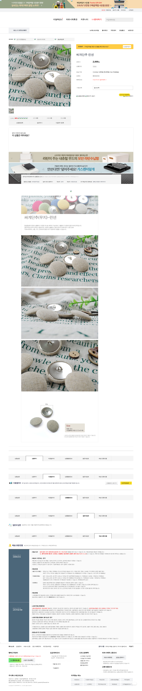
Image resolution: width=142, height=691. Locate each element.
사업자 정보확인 (28, 660)
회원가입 (108, 10)
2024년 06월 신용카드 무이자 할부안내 (116, 646)
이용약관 (56, 646)
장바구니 (116, 10)
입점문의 (19, 646)
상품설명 (17, 458)
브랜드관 (130, 30)
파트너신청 (27, 646)
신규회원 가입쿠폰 (85, 656)
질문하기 (39, 123)
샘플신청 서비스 (84, 660)
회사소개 (11, 646)
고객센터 (131, 10)
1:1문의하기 (97, 19)
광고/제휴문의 (36, 646)
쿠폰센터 (113, 30)
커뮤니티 (84, 19)
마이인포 (123, 10)
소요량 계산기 (127, 46)
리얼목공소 (58, 19)
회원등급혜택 (84, 663)
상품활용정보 (68, 458)
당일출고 (122, 30)
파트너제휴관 (71, 19)
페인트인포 (96, 76)
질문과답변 (86, 458)
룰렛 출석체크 (84, 665)
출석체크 (104, 30)
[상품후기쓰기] (125, 484)
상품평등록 (19, 123)
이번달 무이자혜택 (85, 658)
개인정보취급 (47, 646)
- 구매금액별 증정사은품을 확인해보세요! (96, 46)
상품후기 (34, 458)
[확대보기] (40, 106)
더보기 (131, 646)
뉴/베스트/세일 (94, 30)
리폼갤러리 (51, 458)
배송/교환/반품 (103, 458)
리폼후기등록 (60, 123)
